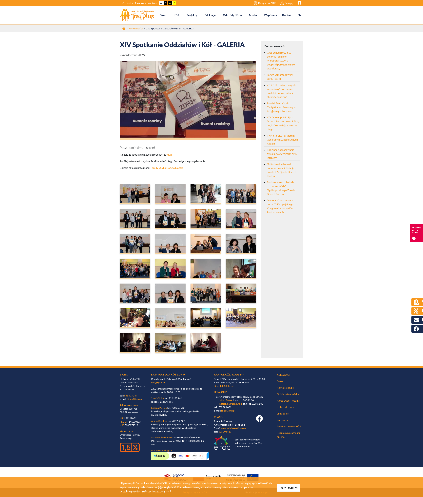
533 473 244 (130, 395)
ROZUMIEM (289, 488)
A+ (138, 3)
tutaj (169, 154)
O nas (163, 15)
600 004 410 (224, 431)
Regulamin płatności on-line (288, 434)
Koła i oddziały (285, 407)
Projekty (192, 15)
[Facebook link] (259, 420)
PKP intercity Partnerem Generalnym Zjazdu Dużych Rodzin (282, 139)
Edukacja (210, 15)
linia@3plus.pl (228, 410)
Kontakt (287, 15)
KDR (176, 15)
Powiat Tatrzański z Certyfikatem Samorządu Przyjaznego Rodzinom (281, 107)
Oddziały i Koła (232, 15)
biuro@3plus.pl (134, 399)
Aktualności (136, 28)
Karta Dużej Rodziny (288, 400)
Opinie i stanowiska (288, 394)
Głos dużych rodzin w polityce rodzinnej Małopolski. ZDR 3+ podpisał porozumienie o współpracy (281, 60)
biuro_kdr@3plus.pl (223, 386)
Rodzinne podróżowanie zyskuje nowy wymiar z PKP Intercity (282, 153)
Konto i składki (285, 387)
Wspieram (270, 15)
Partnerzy (282, 419)
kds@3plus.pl (158, 382)
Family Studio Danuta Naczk (167, 167)
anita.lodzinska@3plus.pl (233, 428)
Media (253, 15)
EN (299, 15)
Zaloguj (289, 2)
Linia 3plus (283, 413)
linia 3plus (220, 392)
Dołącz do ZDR (267, 2)
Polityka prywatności (289, 426)
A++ (143, 3)
